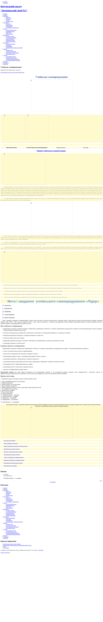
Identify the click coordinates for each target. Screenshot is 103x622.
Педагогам (5, 42)
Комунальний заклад (11, 6)
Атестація (8, 45)
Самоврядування (10, 36)
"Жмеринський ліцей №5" (14, 10)
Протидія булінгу (10, 39)
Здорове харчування (11, 51)
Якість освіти (9, 25)
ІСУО (4, 546)
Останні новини (15, 72)
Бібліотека (8, 18)
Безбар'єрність (9, 21)
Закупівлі (8, 24)
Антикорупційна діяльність (12, 59)
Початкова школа (10, 31)
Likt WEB (40, 550)
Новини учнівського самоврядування (51, 151)
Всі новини (53, 482)
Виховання (6, 35)
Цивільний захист (10, 40)
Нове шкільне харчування (12, 52)
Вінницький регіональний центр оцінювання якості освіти (17, 545)
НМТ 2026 (8, 32)
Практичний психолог (11, 57)
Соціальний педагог (11, 56)
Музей (7, 20)
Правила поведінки (10, 41)
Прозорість (6, 62)
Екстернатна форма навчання (13, 60)
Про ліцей (5, 16)
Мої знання (6, 547)
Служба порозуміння (11, 37)
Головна (5, 1)
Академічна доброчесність (12, 27)
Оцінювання (9, 26)
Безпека (5, 49)
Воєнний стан (9, 50)
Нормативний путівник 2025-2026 (14, 47)
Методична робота (10, 44)
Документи (6, 22)
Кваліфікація (9, 46)
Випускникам (9, 34)
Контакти (5, 3)
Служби (5, 55)
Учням (5, 29)
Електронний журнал (11, 30)
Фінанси (5, 61)
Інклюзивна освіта (10, 54)
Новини (5, 15)
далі (101, 480)
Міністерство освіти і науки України (12, 544)
